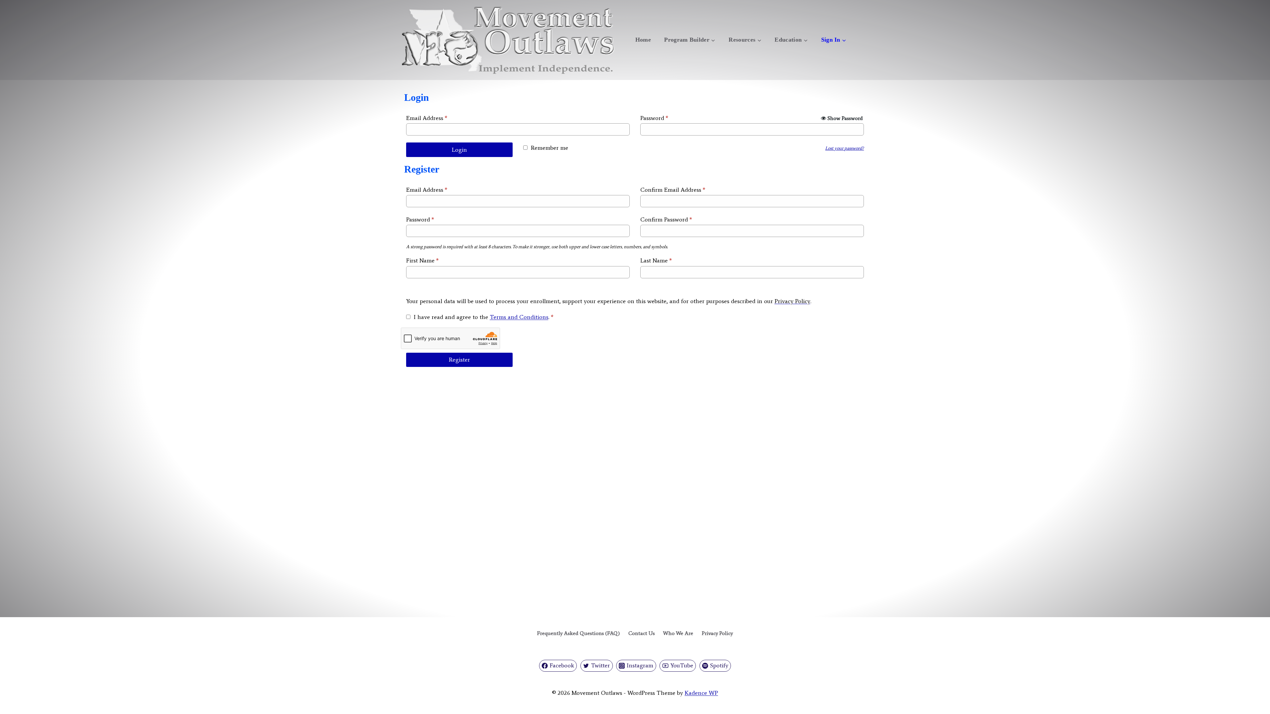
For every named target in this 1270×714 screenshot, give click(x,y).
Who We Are (678, 633)
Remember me (549, 147)
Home (643, 39)
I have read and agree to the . (484, 317)
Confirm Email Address (672, 189)
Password (654, 118)
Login (459, 149)
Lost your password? (844, 148)
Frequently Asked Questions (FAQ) (578, 633)
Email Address (426, 118)
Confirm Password (666, 219)
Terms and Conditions (519, 317)
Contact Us (641, 633)
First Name (422, 260)
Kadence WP (701, 692)
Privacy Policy (792, 301)
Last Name (656, 260)
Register (459, 359)
